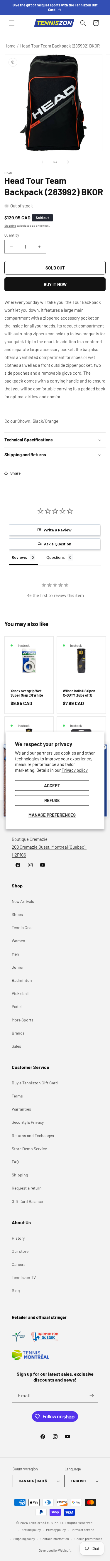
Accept (52, 785)
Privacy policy (75, 770)
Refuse (52, 800)
